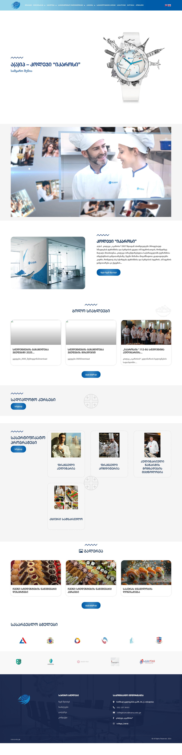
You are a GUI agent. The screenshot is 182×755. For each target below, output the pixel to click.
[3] (77, 640)
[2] (50, 640)
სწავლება (50, 5)
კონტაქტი (139, 5)
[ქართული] (169, 5)
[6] (159, 640)
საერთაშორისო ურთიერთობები (70, 5)
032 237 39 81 (123, 707)
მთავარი (28, 5)
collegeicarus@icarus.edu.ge (129, 712)
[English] (166, 5)
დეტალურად (91, 374)
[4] (104, 640)
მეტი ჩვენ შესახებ (109, 272)
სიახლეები (121, 5)
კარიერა (90, 5)
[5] (132, 640)
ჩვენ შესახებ (38, 5)
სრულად (18, 406)
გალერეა (130, 5)
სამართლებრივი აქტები (106, 5)
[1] (23, 640)
